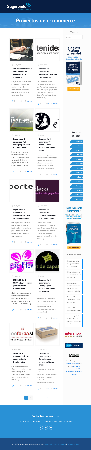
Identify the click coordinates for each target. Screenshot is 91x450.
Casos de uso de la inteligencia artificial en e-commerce (73, 263)
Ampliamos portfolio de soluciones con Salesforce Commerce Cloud (74, 320)
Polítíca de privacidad (59, 444)
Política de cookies (73, 444)
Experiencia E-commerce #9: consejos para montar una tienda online (47, 145)
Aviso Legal (48, 444)
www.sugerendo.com (72, 363)
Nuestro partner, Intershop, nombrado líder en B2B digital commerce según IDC (73, 287)
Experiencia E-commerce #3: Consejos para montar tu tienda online (46, 359)
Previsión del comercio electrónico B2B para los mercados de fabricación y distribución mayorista (74, 303)
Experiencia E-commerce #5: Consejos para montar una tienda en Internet (47, 286)
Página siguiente (41, 398)
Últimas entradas (73, 255)
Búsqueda (74, 32)
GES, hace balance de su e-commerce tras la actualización (74, 274)
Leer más (29, 101)
